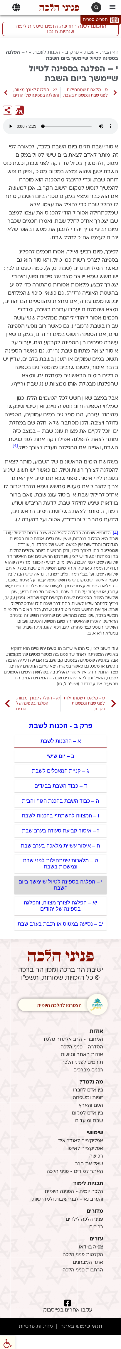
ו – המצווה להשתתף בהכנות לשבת (60, 816)
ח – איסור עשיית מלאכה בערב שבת (60, 846)
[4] (15, 446)
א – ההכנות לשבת (61, 741)
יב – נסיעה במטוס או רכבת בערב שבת (60, 924)
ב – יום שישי (60, 756)
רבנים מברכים (88, 1070)
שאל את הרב (89, 1164)
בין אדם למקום (87, 1113)
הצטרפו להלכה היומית (59, 1005)
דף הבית (109, 52)
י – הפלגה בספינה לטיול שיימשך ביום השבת (60, 885)
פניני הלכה (59, 7)
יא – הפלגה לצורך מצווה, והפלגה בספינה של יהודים (60, 906)
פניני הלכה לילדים (84, 1219)
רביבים (96, 1227)
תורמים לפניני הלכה (82, 1062)
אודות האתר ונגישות (82, 1055)
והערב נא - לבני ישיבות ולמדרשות (67, 1199)
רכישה (96, 1156)
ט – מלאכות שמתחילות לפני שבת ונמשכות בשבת (60, 864)
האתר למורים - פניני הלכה (75, 1171)
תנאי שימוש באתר (81, 1326)
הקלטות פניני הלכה (83, 1255)
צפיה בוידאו (91, 1247)
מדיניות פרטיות (36, 1326)
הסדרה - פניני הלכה (81, 1047)
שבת (89, 52)
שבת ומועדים (89, 1121)
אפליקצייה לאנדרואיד (80, 1141)
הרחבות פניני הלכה (83, 1270)
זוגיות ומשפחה (88, 1098)
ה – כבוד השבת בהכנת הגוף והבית (60, 801)
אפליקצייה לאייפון (84, 1148)
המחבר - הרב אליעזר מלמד (73, 1039)
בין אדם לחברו (88, 1090)
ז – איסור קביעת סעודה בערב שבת (60, 831)
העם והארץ (91, 1105)
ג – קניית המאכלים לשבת (60, 771)
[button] (112, 7)
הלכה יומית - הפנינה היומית (74, 1191)
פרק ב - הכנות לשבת (56, 52)
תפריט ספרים (95, 20)
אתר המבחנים (88, 1262)
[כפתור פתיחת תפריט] (16, 7)
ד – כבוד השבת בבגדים (60, 786)
